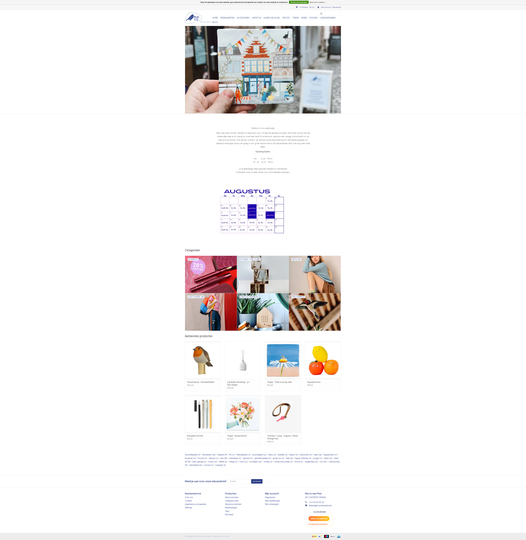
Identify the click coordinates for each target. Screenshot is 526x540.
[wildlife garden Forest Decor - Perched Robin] (203, 360)
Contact (188, 501)
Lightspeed (225, 536)
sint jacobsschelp (283, 462)
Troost (286, 18)
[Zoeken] (321, 13)
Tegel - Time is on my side (279, 382)
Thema (295, 18)
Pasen (304, 18)
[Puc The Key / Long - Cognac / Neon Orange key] (283, 414)
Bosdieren (209, 455)
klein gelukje (199, 462)
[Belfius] (332, 536)
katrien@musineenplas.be (320, 505)
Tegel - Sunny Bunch (237, 436)
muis (243, 462)
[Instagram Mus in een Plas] (339, 481)
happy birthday (303, 458)
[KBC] (338, 536)
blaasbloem (330, 455)
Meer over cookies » (318, 2)
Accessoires (243, 18)
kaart (328, 458)
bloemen (190, 458)
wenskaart (195, 465)
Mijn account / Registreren (331, 7)
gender (247, 458)
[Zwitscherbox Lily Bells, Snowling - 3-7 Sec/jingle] (243, 360)
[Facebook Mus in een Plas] (334, 481)
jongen (317, 458)
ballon (294, 455)
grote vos (278, 458)
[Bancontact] (320, 536)
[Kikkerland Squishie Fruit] (323, 360)
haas (289, 458)
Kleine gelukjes (272, 18)
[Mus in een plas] (263, 69)
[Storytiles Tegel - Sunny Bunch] (243, 414)
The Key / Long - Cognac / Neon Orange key (282, 437)
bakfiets (282, 455)
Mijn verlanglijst (272, 504)
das (223, 458)
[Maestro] (326, 536)
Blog (215, 22)
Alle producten (231, 497)
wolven (208, 465)
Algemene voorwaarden (195, 504)
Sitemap (188, 508)
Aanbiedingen (231, 508)
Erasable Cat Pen (195, 436)
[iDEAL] (314, 536)
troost (299, 462)
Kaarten (222, 455)
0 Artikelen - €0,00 (307, 7)
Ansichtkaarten (192, 455)
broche (202, 458)
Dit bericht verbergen (299, 2)
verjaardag (311, 462)
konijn (212, 462)
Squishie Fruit (313, 382)
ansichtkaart (259, 455)
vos (323, 462)
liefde (223, 462)
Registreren (270, 497)
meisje (233, 462)
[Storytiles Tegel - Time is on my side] (283, 360)
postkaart (255, 462)
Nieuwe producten (233, 504)
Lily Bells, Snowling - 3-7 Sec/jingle (238, 383)
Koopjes (313, 18)
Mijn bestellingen (272, 501)
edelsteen (235, 458)
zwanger (220, 465)
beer (317, 455)
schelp (268, 462)
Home (215, 18)
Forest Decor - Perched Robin (200, 382)
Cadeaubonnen (327, 18)
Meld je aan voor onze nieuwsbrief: (206, 481)
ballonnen (306, 455)
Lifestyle (256, 18)
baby (272, 455)
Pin (231, 455)
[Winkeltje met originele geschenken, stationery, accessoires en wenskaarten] (198, 17)
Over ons (189, 497)
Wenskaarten (227, 18)
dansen (213, 458)
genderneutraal (263, 458)
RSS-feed (229, 514)
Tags (227, 511)
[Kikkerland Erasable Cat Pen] (203, 414)
